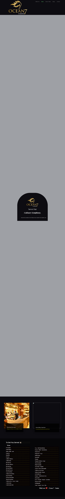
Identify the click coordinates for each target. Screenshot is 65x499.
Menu (42, 1)
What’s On (37, 1)
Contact (58, 1)
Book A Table (48, 1)
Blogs (54, 1)
